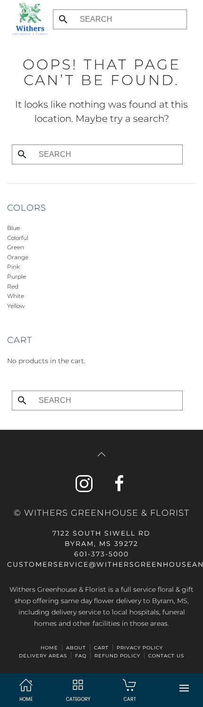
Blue (13, 227)
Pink (13, 266)
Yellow (16, 305)
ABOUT (76, 648)
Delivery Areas (43, 656)
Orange (17, 257)
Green (15, 247)
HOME (49, 648)
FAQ (80, 656)
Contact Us (166, 656)
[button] (184, 688)
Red (12, 286)
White (15, 295)
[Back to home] (27, 19)
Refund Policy (117, 656)
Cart (101, 648)
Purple (16, 276)
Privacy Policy (140, 648)
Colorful (17, 237)
